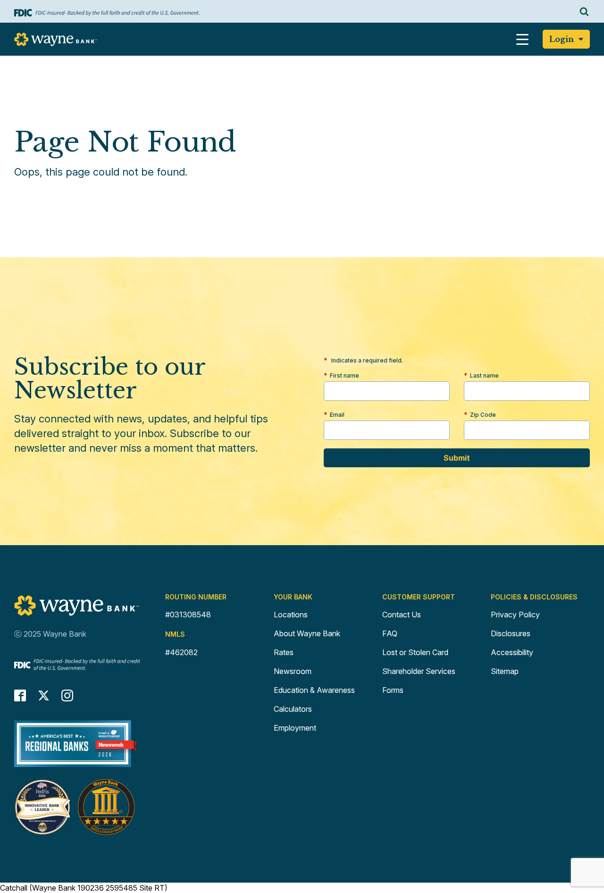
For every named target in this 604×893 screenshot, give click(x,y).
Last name (484, 375)
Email (337, 414)
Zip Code (483, 414)
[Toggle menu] (522, 39)
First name (344, 375)
